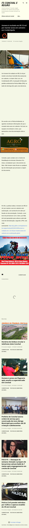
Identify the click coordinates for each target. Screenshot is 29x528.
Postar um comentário (16, 349)
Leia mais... (4, 351)
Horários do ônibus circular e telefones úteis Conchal (13, 343)
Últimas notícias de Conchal (8, 16)
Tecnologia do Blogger (15, 522)
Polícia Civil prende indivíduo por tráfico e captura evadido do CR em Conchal (13, 504)
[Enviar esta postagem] (2, 275)
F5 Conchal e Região (9, 4)
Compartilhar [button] (22, 275)
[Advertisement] (14, 103)
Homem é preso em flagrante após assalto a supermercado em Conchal (13, 380)
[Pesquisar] (23, 2)
